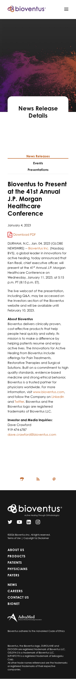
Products (17, 556)
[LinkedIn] (29, 523)
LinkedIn (58, 397)
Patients (15, 563)
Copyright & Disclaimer (36, 538)
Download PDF (24, 235)
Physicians (18, 569)
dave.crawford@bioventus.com (32, 435)
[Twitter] (10, 523)
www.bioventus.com (48, 392)
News (12, 585)
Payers (13, 575)
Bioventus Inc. (38, 248)
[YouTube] (19, 523)
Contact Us (18, 597)
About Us (16, 550)
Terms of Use (14, 538)
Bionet (14, 604)
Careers (15, 591)
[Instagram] (38, 523)
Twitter (19, 402)
